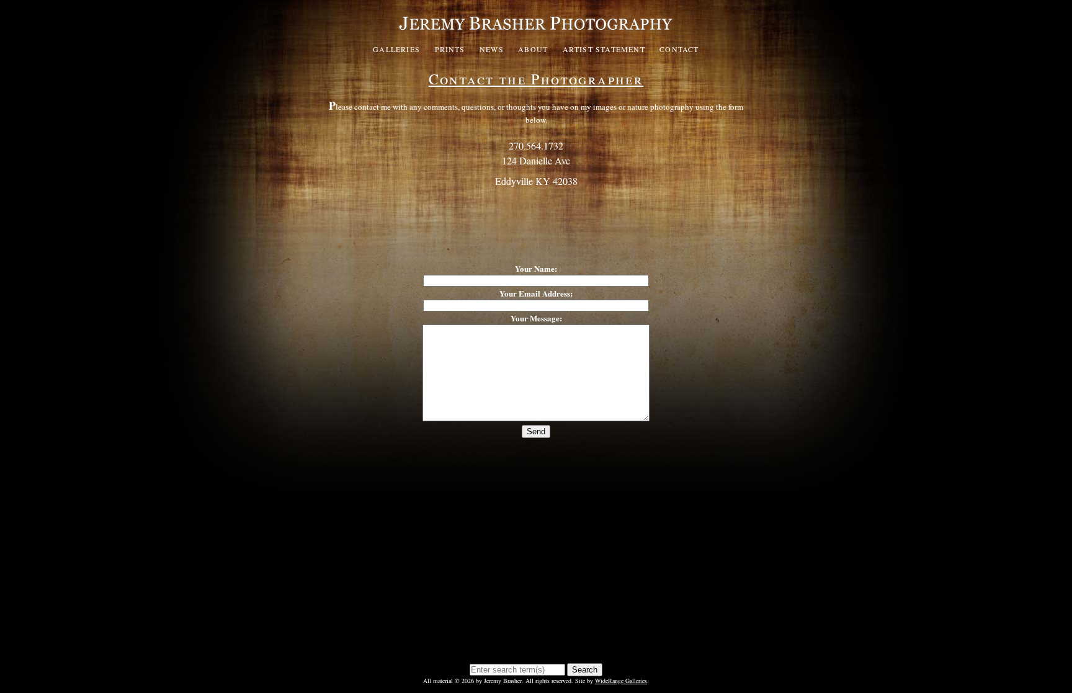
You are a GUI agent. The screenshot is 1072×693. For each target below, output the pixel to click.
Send (536, 431)
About (533, 49)
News (492, 49)
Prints (450, 49)
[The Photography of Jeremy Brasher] (536, 33)
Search (584, 669)
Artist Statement (604, 49)
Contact (679, 49)
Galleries (396, 49)
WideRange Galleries (621, 680)
